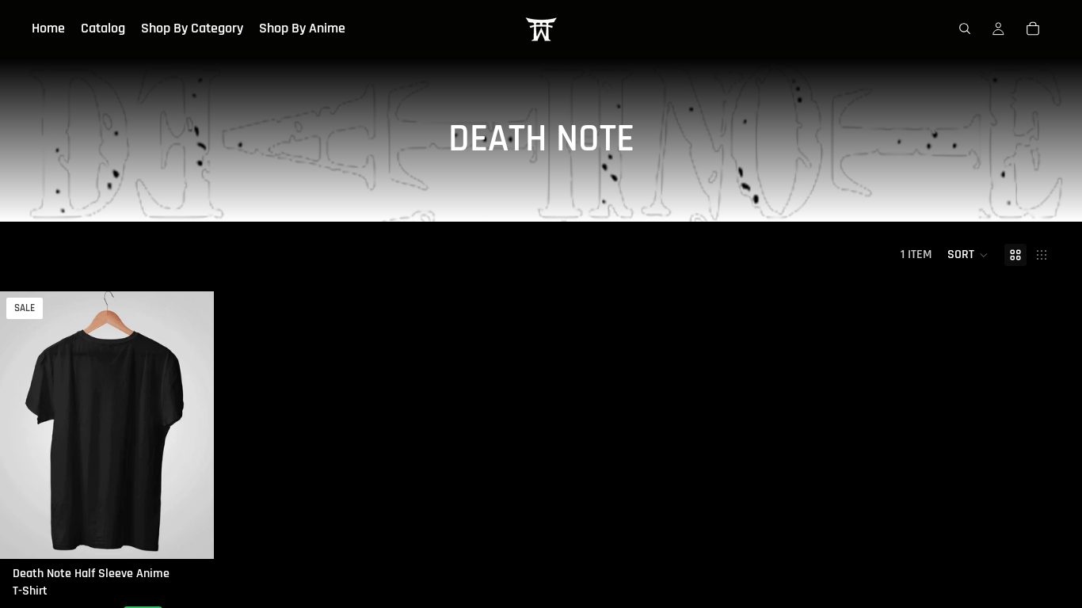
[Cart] (1032, 28)
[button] (968, 255)
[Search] (964, 28)
